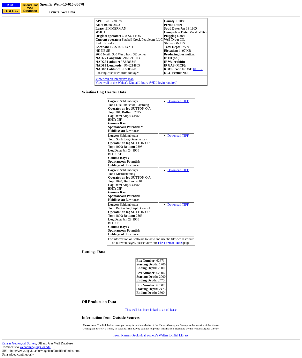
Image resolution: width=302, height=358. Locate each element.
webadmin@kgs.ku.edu (35, 347)
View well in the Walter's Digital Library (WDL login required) (136, 82)
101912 (198, 69)
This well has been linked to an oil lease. (151, 309)
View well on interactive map (115, 79)
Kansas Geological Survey (19, 343)
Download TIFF (178, 101)
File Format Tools (170, 242)
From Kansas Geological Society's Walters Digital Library (151, 335)
